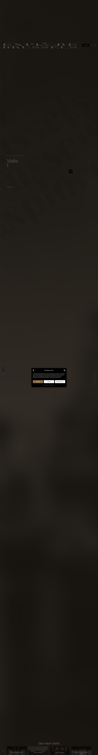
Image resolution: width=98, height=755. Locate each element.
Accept (38, 381)
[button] (64, 370)
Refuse (49, 381)
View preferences (60, 381)
